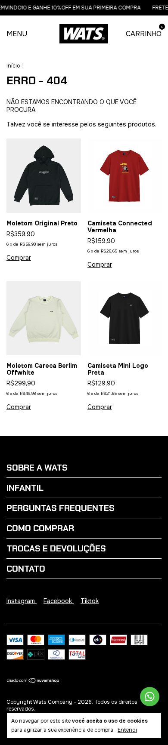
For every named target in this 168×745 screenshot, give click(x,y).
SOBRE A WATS (37, 467)
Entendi (127, 730)
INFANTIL (25, 487)
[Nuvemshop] (33, 681)
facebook (59, 601)
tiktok (90, 601)
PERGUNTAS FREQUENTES (60, 508)
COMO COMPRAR (40, 528)
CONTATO (25, 568)
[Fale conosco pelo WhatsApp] (149, 696)
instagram (21, 601)
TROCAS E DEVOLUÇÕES (56, 548)
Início (13, 65)
